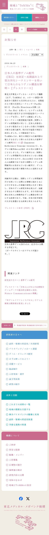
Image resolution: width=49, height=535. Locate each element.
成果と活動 (24, 17)
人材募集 (13, 460)
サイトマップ (34, 24)
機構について (39, 17)
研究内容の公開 (16, 475)
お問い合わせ (14, 24)
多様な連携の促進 (17, 425)
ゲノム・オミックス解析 (21, 354)
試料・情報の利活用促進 (21, 419)
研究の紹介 (14, 384)
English (42, 24)
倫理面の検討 (15, 470)
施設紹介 (13, 369)
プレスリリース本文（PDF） (18, 208)
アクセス (6, 24)
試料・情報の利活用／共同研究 (24, 344)
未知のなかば (15, 480)
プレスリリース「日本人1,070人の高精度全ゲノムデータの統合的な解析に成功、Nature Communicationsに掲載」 (24, 290)
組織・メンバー (16, 455)
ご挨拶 (12, 445)
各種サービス (15, 364)
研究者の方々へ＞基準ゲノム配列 (20, 280)
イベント (24, 54)
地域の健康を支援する (19, 409)
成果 (37, 49)
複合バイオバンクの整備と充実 (24, 414)
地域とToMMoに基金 (20, 485)
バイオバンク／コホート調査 (23, 349)
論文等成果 (14, 379)
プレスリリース (12, 54)
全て (21, 49)
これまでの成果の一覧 (19, 404)
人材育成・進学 (16, 374)
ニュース (29, 49)
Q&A (21, 24)
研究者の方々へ (9, 17)
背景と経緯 (14, 450)
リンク (26, 24)
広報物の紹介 (15, 465)
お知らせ (7, 325)
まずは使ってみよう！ (19, 359)
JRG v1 (16, 143)
